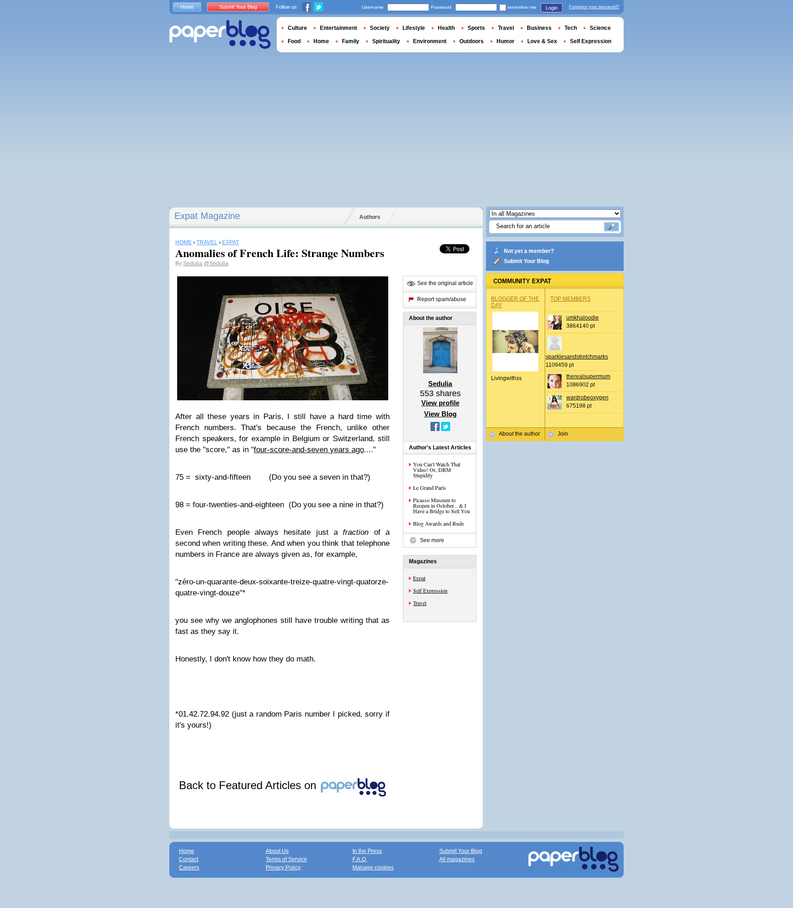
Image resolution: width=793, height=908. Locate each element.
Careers (189, 867)
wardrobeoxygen (587, 397)
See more (432, 540)
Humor (505, 41)
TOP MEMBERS (570, 299)
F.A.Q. (359, 859)
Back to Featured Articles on (249, 785)
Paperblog (220, 34)
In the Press (367, 851)
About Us (277, 851)
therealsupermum (588, 376)
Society (380, 28)
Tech (570, 28)
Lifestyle (413, 28)
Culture (297, 28)
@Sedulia (216, 263)
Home (187, 7)
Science (600, 28)
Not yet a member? (529, 251)
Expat (419, 578)
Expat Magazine (207, 216)
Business (539, 28)
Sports (476, 28)
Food (294, 41)
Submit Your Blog (526, 261)
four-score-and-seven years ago (309, 449)
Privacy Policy (283, 867)
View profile (440, 403)
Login (552, 8)
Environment (430, 41)
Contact (188, 859)
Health (446, 28)
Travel (419, 602)
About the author (519, 434)
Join (563, 434)
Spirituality (386, 41)
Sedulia (192, 263)
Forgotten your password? (594, 7)
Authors (369, 217)
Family (350, 41)
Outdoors (471, 41)
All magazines (457, 859)
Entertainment (338, 28)
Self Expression (430, 590)
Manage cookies (373, 867)
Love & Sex (542, 41)
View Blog (440, 414)
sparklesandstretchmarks (577, 356)
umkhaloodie (582, 317)
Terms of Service (286, 859)
